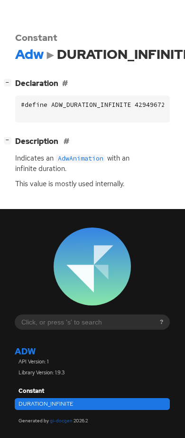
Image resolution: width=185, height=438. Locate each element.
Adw (25, 351)
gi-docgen (61, 421)
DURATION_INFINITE (45, 404)
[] (9, 82)
